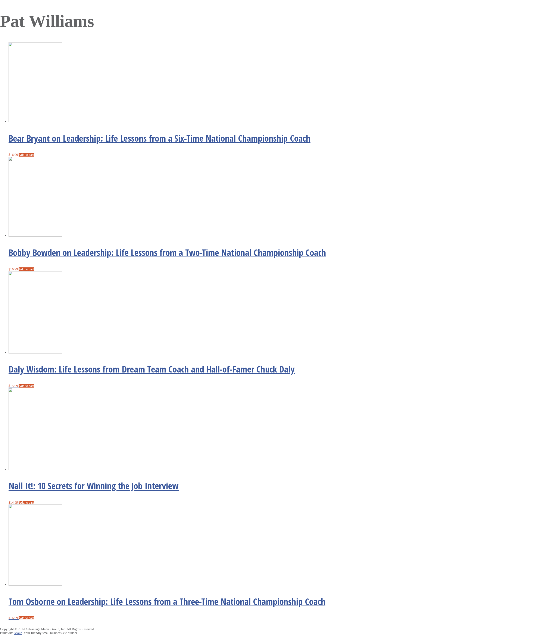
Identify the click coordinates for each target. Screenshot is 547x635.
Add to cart (26, 155)
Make (18, 633)
